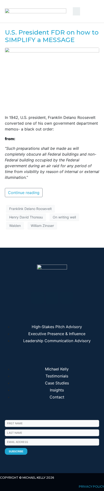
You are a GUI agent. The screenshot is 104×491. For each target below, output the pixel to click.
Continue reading (23, 192)
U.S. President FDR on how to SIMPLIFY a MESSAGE (52, 36)
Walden (15, 226)
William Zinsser (42, 226)
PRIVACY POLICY (91, 486)
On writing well (64, 217)
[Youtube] (52, 298)
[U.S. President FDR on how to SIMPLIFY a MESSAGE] (52, 78)
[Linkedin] (37, 298)
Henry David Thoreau (26, 217)
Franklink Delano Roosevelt (30, 209)
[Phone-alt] (66, 298)
